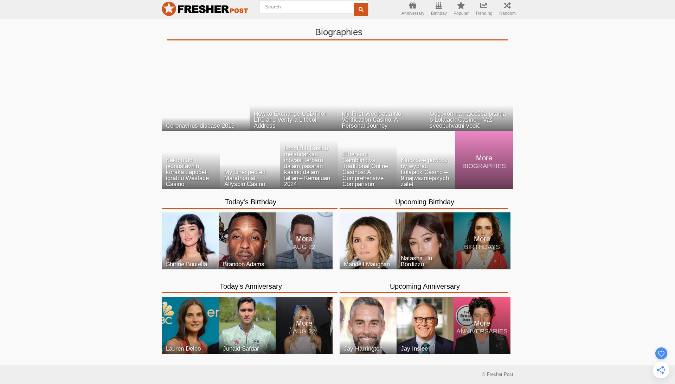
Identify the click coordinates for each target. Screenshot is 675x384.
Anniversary (412, 13)
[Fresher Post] (206, 10)
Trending (484, 13)
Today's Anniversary (251, 286)
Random (507, 13)
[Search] (361, 9)
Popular (461, 13)
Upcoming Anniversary (425, 286)
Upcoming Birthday (424, 202)
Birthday (439, 13)
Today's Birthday (250, 202)
